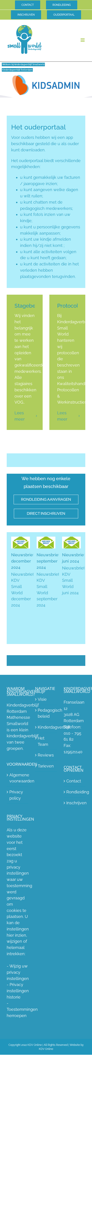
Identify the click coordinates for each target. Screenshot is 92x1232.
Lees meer (20, 416)
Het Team (43, 741)
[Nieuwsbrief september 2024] (46, 542)
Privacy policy (16, 795)
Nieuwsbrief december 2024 (22, 560)
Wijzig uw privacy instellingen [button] (18, 972)
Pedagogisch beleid (46, 713)
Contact (73, 781)
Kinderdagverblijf (46, 727)
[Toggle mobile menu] (83, 40)
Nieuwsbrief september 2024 (48, 560)
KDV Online (46, 1049)
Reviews (46, 755)
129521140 (73, 751)
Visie (42, 699)
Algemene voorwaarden (17, 777)
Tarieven (46, 766)
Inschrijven (74, 802)
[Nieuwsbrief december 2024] (20, 542)
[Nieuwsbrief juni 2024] (71, 542)
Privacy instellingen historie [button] (18, 990)
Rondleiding (74, 792)
